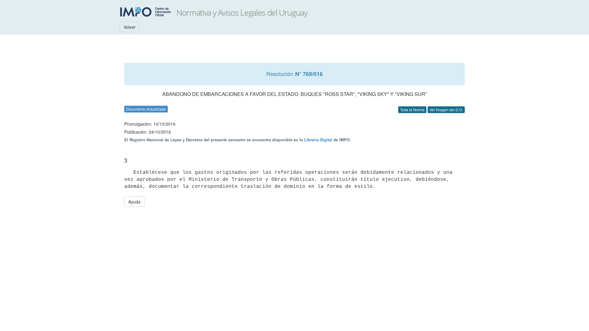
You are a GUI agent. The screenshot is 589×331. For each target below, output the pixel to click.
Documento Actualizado (146, 109)
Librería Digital (318, 140)
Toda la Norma (412, 109)
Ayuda (134, 202)
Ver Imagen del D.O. (446, 109)
